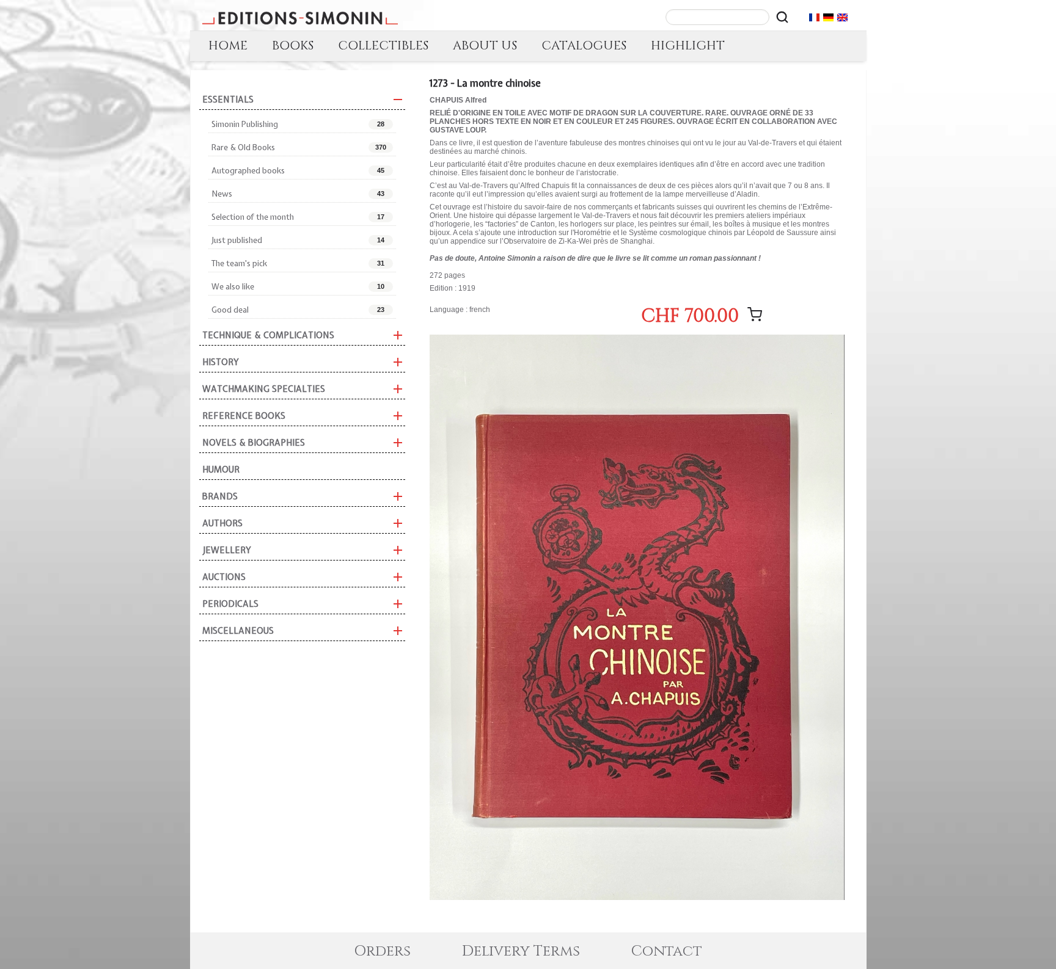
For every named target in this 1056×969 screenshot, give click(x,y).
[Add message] (755, 314)
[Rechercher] (782, 17)
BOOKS (293, 45)
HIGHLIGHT (688, 45)
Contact (666, 951)
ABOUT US (485, 45)
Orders (382, 951)
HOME (228, 45)
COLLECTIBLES (383, 45)
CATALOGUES (583, 45)
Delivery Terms (521, 951)
